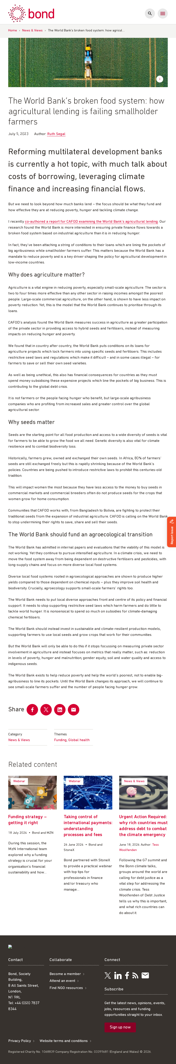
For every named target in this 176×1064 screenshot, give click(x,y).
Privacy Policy (19, 1041)
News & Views (32, 30)
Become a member (65, 974)
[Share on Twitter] (46, 709)
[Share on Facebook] (32, 709)
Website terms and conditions (64, 1041)
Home (12, 30)
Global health (79, 740)
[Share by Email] (73, 709)
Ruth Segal (56, 134)
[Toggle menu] (163, 13)
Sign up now (120, 1027)
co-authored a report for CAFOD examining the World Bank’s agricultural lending (91, 222)
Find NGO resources (66, 988)
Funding (60, 740)
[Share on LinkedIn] (60, 709)
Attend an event (62, 981)
